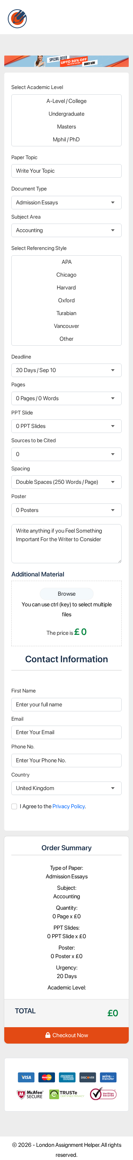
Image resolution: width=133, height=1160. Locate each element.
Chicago (66, 274)
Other (66, 338)
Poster (18, 496)
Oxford (66, 300)
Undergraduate (66, 113)
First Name (23, 691)
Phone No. (22, 746)
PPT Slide (22, 412)
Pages (18, 384)
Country (20, 775)
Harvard (66, 287)
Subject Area (26, 217)
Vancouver (66, 326)
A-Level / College (66, 101)
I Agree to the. (53, 806)
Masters (66, 126)
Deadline (21, 357)
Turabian (66, 313)
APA (67, 261)
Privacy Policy (68, 806)
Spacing (20, 468)
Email (17, 719)
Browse (67, 593)
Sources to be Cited (33, 440)
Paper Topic (24, 157)
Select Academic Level (37, 87)
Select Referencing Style (39, 248)
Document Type (29, 189)
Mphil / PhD (66, 139)
